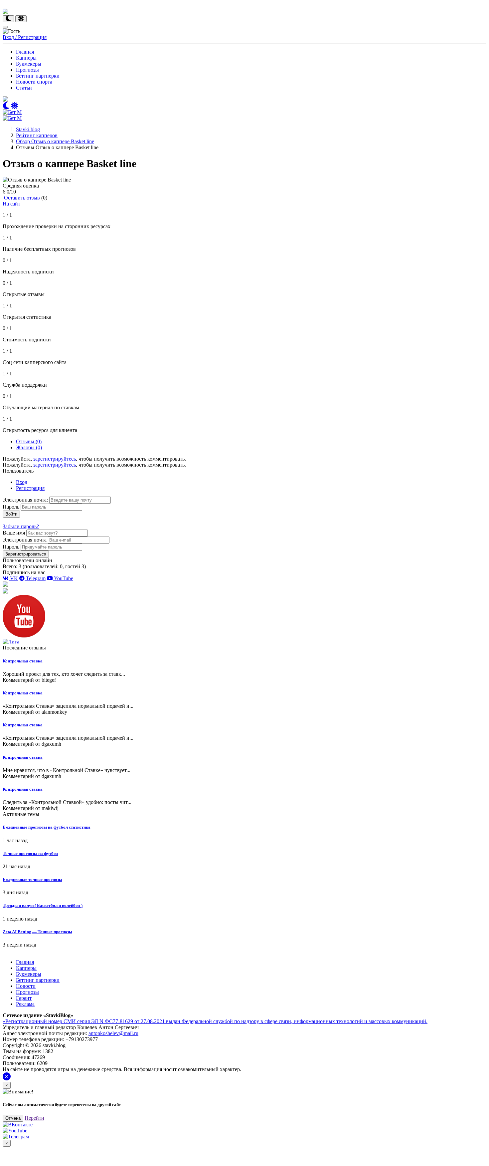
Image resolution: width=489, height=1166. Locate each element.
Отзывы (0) (29, 441)
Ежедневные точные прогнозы (32, 879)
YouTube (63, 578)
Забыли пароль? (21, 526)
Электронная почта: (26, 500)
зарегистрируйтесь (54, 459)
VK (13, 578)
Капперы (26, 58)
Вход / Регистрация (25, 37)
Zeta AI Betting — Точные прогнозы (37, 931)
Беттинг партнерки (38, 76)
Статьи (24, 88)
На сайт (11, 203)
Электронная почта (25, 540)
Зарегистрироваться (25, 554)
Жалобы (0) (29, 447)
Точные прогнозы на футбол (30, 853)
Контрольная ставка (23, 660)
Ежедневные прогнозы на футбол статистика (46, 827)
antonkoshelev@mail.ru (113, 1033)
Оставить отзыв (22, 197)
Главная (25, 52)
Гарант (24, 998)
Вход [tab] (21, 482)
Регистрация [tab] (30, 488)
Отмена (13, 1118)
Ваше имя (14, 533)
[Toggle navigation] (5, 27)
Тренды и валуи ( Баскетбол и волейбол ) (42, 905)
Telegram (35, 578)
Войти (11, 514)
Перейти (34, 1118)
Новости (26, 986)
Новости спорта (34, 82)
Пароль (11, 507)
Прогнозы (27, 70)
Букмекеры (28, 64)
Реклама (25, 1004)
